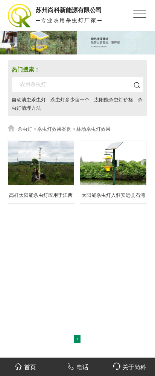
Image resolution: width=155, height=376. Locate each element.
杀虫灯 (25, 129)
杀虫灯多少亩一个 (70, 100)
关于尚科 (134, 367)
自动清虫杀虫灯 (29, 100)
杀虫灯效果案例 (54, 129)
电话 (82, 367)
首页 (30, 367)
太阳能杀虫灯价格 (113, 100)
